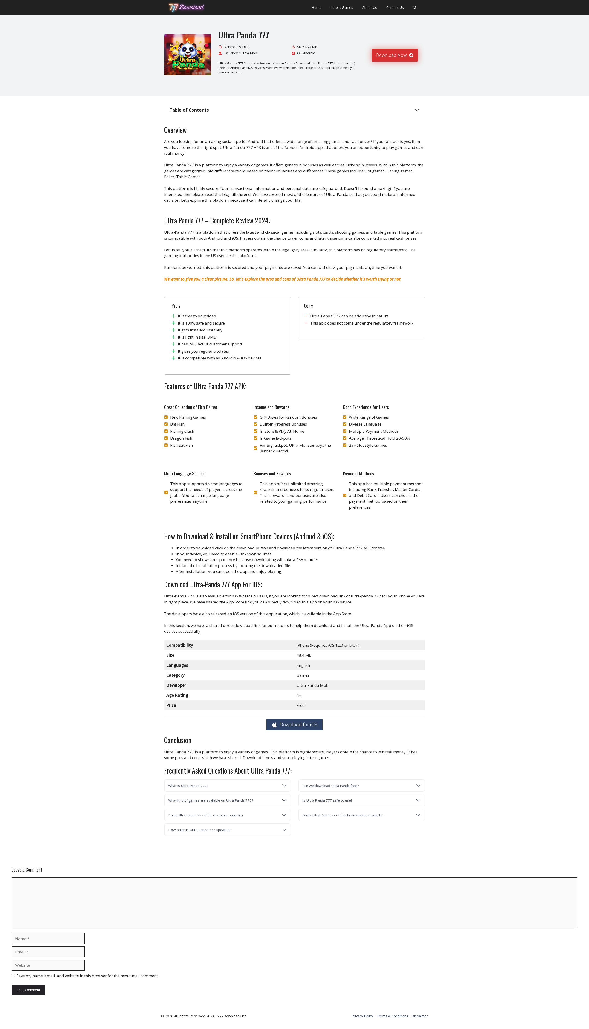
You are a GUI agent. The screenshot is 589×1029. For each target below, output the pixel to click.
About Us (369, 7)
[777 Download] (186, 7)
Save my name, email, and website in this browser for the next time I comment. (88, 975)
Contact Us (395, 7)
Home (316, 7)
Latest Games (342, 7)
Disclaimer (420, 1016)
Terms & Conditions (392, 1016)
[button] (414, 7)
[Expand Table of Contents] (416, 110)
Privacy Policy (362, 1016)
